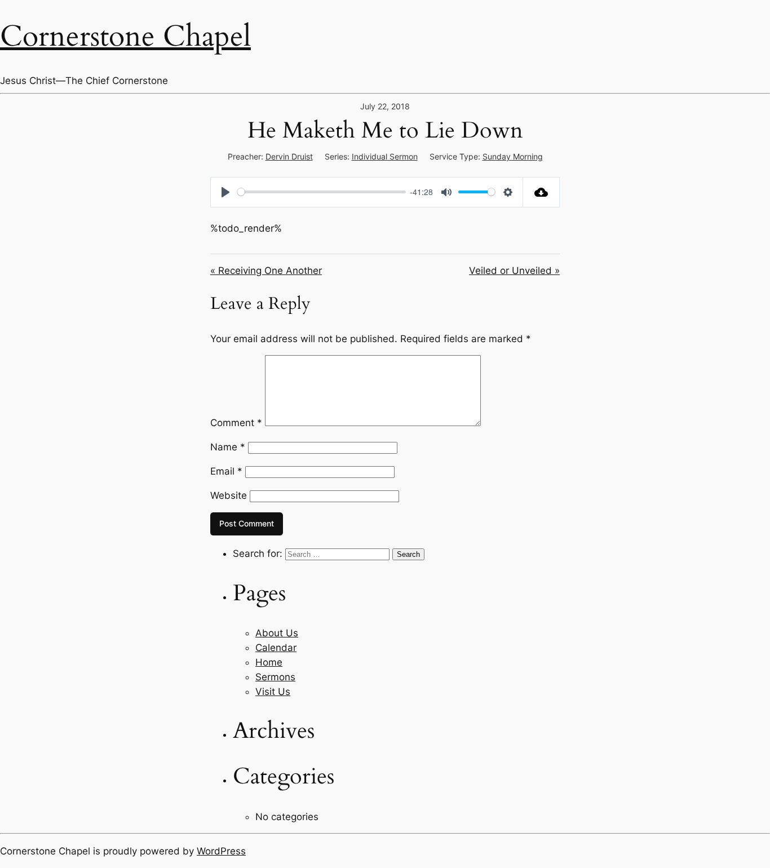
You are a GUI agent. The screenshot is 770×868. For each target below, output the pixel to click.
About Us (276, 633)
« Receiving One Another (266, 270)
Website (228, 495)
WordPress (221, 851)
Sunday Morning (513, 156)
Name (227, 447)
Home (268, 662)
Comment (236, 422)
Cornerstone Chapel (125, 36)
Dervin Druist (289, 156)
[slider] (321, 192)
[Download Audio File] (541, 192)
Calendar (276, 647)
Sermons (275, 677)
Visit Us (272, 691)
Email (226, 471)
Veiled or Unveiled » (514, 270)
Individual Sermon (385, 156)
